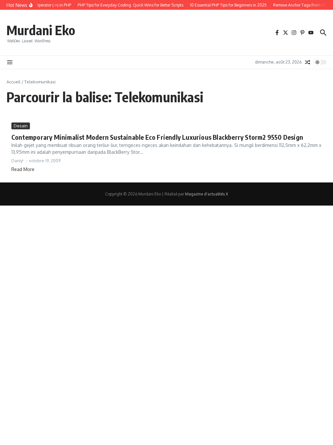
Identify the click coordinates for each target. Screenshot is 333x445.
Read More (22, 169)
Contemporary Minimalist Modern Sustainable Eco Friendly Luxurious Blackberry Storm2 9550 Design (157, 137)
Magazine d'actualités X (206, 194)
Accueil (13, 81)
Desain (21, 125)
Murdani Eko (41, 30)
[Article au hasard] (307, 62)
